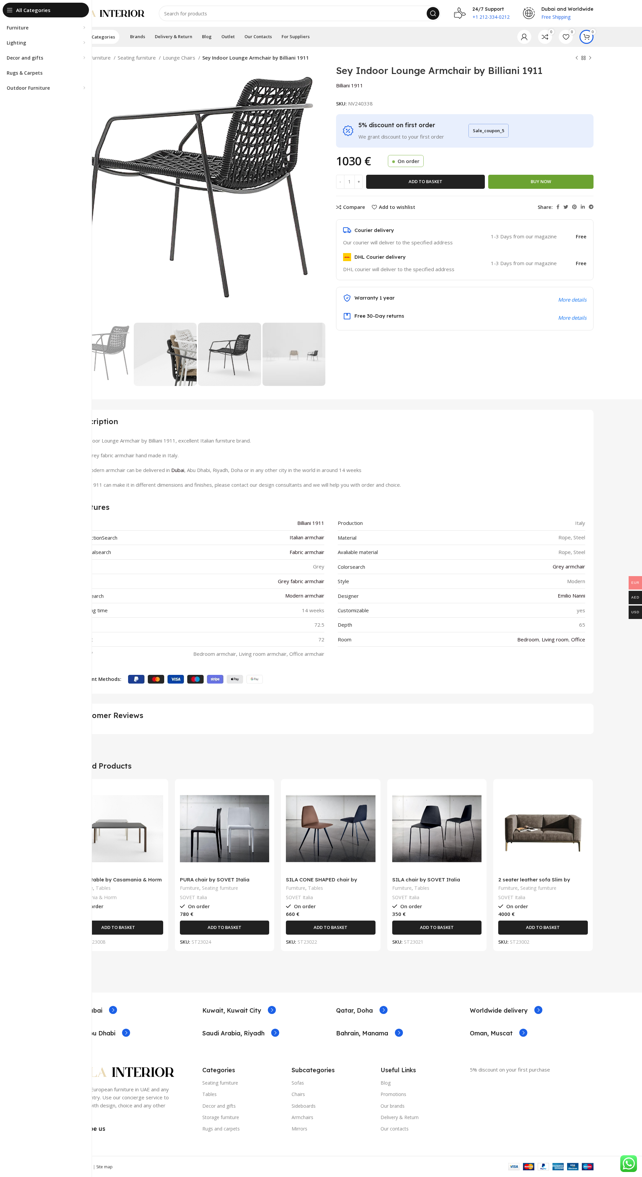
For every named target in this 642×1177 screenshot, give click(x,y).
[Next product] (590, 58)
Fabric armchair (307, 552)
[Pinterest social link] (574, 207)
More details (572, 317)
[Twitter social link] (565, 207)
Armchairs (302, 1117)
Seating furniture (137, 57)
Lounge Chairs (180, 57)
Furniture (101, 57)
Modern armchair (304, 595)
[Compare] (158, 794)
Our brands (393, 1106)
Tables (103, 888)
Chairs (298, 1094)
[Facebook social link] (557, 207)
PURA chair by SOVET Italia (214, 879)
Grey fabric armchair (301, 581)
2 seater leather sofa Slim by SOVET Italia (534, 882)
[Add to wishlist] (158, 825)
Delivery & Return (400, 1117)
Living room (555, 639)
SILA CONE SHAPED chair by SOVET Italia (321, 882)
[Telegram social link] (591, 207)
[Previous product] (576, 58)
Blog (386, 1083)
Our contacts (395, 1128)
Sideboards (304, 1106)
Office (578, 639)
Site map (104, 1167)
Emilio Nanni (571, 595)
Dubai (177, 470)
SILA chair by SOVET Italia (426, 879)
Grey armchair (569, 566)
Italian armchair (307, 537)
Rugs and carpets (221, 1128)
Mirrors (299, 1128)
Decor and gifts (219, 1106)
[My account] (524, 37)
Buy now (541, 181)
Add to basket (425, 181)
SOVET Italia (193, 897)
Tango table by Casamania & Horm (118, 879)
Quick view (158, 809)
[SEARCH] (433, 13)
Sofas (298, 1083)
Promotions (393, 1094)
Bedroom (528, 639)
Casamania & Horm (95, 897)
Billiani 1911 (349, 85)
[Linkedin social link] (583, 207)
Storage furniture (220, 1117)
